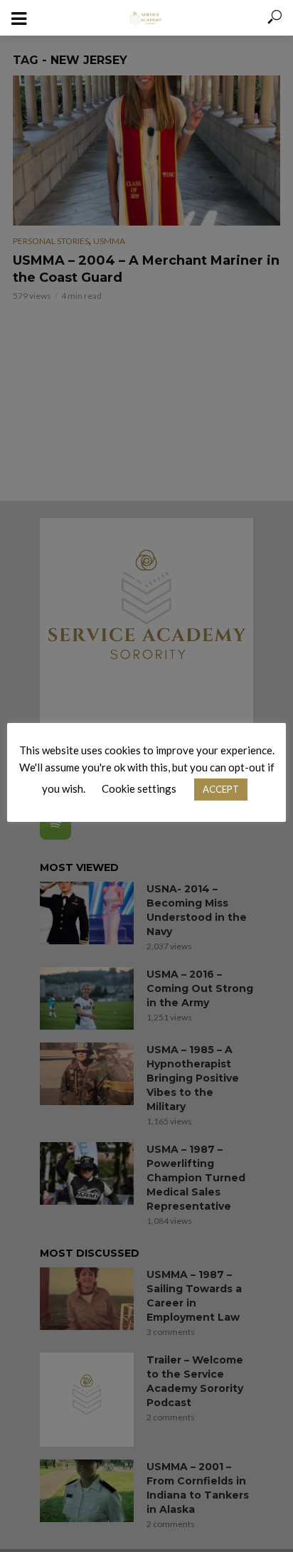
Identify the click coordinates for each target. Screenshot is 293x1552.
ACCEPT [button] (221, 789)
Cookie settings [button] (139, 788)
